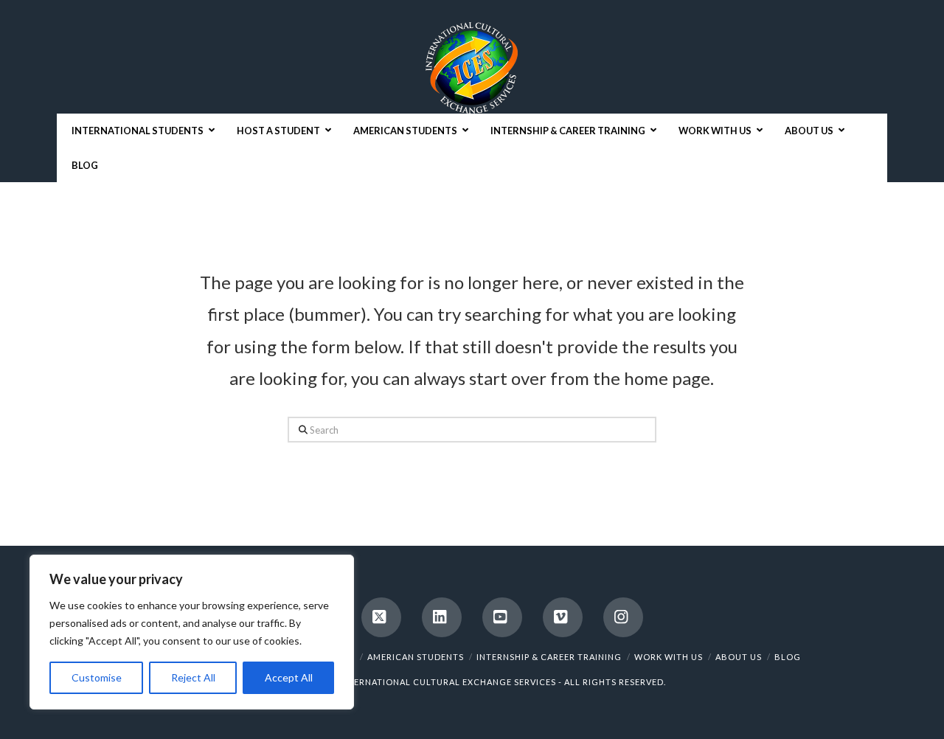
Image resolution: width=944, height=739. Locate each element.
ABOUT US (738, 657)
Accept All (289, 677)
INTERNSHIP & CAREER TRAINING (549, 657)
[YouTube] (502, 617)
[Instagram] (623, 617)
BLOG (787, 657)
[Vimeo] (563, 617)
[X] (381, 617)
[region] (192, 632)
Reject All (193, 677)
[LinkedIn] (442, 617)
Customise (97, 677)
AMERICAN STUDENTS (415, 657)
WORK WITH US (668, 657)
